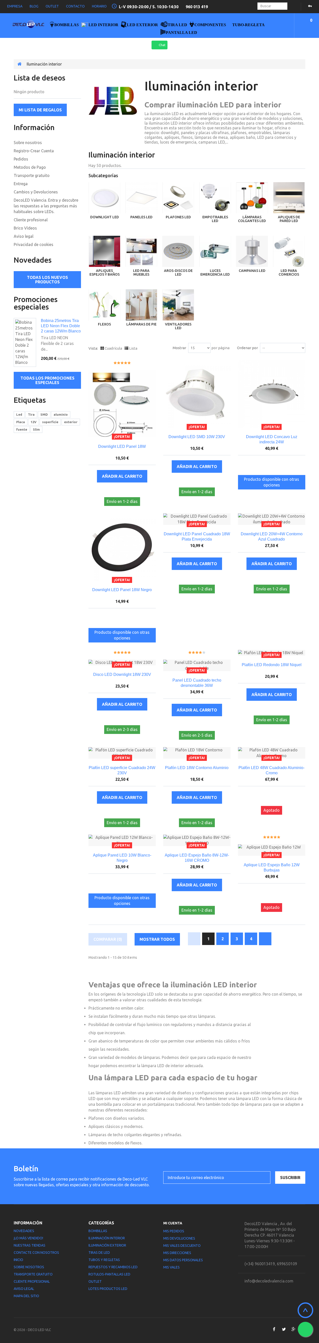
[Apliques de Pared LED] (289, 197)
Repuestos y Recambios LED (113, 1267)
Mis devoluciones (179, 1238)
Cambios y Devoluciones (36, 192)
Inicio (18, 1260)
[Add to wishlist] (116, 489)
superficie (50, 422)
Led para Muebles (141, 272)
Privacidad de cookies (33, 244)
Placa (20, 422)
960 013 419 (197, 6)
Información (34, 127)
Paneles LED (141, 217)
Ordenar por (247, 348)
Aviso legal (23, 236)
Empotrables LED (215, 219)
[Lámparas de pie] (141, 304)
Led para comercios (289, 272)
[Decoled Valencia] (28, 25)
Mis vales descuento (182, 1246)
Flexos (104, 324)
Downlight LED (104, 217)
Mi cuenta (172, 1223)
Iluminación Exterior (107, 1245)
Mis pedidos (173, 1231)
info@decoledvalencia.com (268, 1281)
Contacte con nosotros (36, 1253)
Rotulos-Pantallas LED (109, 1274)
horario (99, 6)
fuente (21, 429)
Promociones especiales (36, 303)
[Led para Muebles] (141, 251)
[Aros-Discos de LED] (178, 251)
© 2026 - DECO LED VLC (32, 1330)
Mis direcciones (177, 1253)
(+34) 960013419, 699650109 (270, 1264)
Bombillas (97, 1231)
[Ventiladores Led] (178, 304)
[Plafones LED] (178, 197)
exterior (71, 422)
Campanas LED (252, 271)
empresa (14, 6)
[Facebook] (274, 1329)
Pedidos (21, 159)
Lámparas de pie (141, 324)
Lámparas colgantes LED (252, 219)
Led (19, 414)
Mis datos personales (183, 1260)
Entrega (21, 183)
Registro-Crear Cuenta (34, 151)
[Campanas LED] (252, 251)
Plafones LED (178, 217)
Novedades (33, 260)
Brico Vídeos (25, 228)
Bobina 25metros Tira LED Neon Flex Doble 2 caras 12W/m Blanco (61, 325)
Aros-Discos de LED (178, 272)
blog (34, 6)
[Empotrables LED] (215, 197)
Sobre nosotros (28, 142)
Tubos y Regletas (104, 1260)
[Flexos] (104, 304)
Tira (31, 414)
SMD (44, 414)
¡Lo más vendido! (28, 1238)
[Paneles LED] (141, 197)
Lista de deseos (39, 78)
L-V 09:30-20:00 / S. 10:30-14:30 (149, 6)
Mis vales (171, 1267)
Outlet (95, 1281)
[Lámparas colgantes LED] (252, 197)
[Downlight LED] (104, 197)
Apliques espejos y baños (104, 272)
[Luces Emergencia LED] (215, 251)
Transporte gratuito (32, 175)
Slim (36, 429)
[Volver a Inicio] (19, 64)
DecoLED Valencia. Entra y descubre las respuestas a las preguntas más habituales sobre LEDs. (46, 206)
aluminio (61, 414)
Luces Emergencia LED (215, 272)
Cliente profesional (31, 220)
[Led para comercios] (289, 251)
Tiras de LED (99, 1253)
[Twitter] (284, 1329)
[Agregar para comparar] (127, 489)
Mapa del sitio (26, 1296)
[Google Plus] (293, 1329)
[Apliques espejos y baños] (104, 251)
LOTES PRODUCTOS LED (107, 1289)
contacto (75, 6)
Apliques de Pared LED (289, 219)
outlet (52, 6)
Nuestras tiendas (29, 1245)
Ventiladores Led (178, 326)
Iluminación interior (106, 1238)
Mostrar (179, 348)
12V (33, 422)
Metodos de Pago (30, 167)
